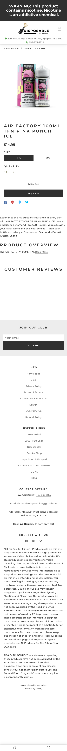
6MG (48, 158)
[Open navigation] (7, 29)
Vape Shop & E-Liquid (34, 459)
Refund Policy (33, 417)
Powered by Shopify (33, 689)
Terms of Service (33, 392)
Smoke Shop (34, 453)
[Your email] (33, 337)
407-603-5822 (36, 42)
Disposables (34, 446)
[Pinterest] (12, 202)
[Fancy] (19, 202)
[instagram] (33, 541)
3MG (19, 158)
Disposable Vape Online (37, 685)
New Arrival (34, 434)
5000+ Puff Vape (34, 440)
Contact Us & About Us (33, 398)
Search (33, 404)
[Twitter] (26, 202)
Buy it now (33, 193)
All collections (11, 48)
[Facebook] (5, 202)
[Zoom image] (33, 85)
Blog (33, 379)
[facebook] (26, 541)
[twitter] (40, 541)
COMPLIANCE (33, 410)
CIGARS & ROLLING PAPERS (34, 465)
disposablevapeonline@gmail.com (37, 503)
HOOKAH (34, 471)
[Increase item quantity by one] (14, 172)
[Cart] (59, 28)
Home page (33, 373)
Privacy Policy (34, 386)
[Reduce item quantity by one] (5, 172)
